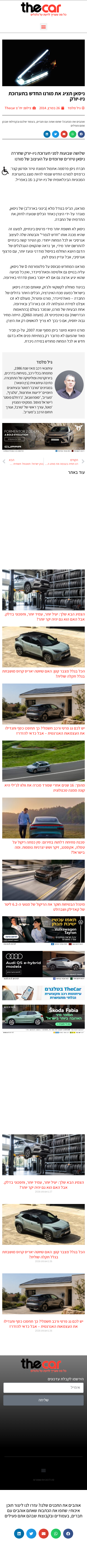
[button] (43, 26)
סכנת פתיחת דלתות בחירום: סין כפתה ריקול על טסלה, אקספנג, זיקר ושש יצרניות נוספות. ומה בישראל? (48, 847)
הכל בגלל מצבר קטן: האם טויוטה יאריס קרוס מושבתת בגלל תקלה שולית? (43, 1254)
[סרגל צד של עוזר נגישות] (5, 171)
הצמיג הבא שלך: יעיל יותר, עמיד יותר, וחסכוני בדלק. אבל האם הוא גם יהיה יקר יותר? (44, 616)
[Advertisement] (43, 522)
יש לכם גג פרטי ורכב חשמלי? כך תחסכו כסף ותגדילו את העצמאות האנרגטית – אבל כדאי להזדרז (45, 731)
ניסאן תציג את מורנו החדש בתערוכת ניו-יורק (46, 96)
